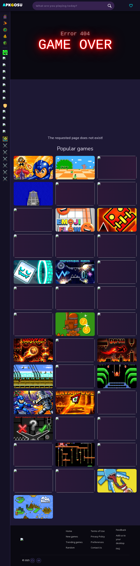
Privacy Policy (98, 536)
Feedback (121, 529)
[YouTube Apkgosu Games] (38, 560)
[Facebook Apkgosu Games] (32, 560)
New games (72, 536)
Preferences (97, 542)
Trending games (74, 542)
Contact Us (96, 547)
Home (69, 531)
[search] (109, 5)
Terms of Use (98, 531)
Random (70, 547)
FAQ (118, 548)
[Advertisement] (75, 107)
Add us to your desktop (121, 539)
